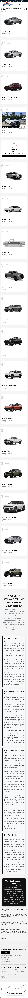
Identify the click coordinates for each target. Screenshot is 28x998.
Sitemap (12, 987)
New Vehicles (4, 969)
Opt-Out (21, 988)
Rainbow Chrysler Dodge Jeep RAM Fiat (2, 987)
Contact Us (6, 952)
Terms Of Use (9, 987)
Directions (22, 971)
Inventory (4, 967)
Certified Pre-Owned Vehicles (4, 976)
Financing (17, 967)
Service (10, 967)
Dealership (23, 967)
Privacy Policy (6, 988)
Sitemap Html (15, 988)
